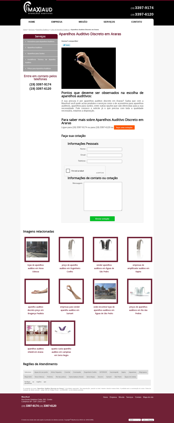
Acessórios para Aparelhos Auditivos (40, 42)
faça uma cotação (124, 127)
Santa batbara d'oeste (76, 377)
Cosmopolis (77, 372)
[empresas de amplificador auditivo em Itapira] (139, 249)
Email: (84, 155)
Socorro (100, 377)
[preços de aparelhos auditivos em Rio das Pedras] (139, 291)
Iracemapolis (114, 372)
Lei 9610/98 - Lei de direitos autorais (71, 390)
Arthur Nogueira (56, 372)
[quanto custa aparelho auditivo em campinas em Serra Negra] (62, 333)
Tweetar (66, 45)
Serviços (109, 22)
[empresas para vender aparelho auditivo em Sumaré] (71, 291)
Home (32, 22)
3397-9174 (144, 8)
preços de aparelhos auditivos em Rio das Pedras (138, 310)
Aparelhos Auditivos (34, 48)
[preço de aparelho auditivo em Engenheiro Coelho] (71, 249)
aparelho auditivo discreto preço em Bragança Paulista (36, 310)
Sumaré (108, 377)
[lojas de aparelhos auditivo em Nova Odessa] (37, 249)
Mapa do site (148, 397)
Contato (136, 22)
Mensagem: (78, 183)
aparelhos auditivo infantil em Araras (36, 350)
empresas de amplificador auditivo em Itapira (138, 268)
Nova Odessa (39, 377)
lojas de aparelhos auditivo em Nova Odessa (36, 268)
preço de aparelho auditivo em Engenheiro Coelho (70, 268)
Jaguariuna (132, 372)
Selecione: (28, 372)
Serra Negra (91, 377)
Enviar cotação (102, 219)
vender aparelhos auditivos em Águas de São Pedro (104, 268)
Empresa (56, 22)
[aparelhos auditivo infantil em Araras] (37, 333)
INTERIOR (103, 372)
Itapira (124, 372)
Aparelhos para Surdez (36, 54)
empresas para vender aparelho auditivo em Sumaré (70, 310)
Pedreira (50, 377)
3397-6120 (144, 14)
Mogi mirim (28, 377)
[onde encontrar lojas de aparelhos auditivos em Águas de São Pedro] (105, 291)
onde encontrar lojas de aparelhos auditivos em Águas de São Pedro (104, 310)
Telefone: (82, 161)
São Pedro (118, 377)
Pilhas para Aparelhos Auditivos (39, 69)
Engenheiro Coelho (90, 372)
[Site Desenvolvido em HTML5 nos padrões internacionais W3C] (135, 420)
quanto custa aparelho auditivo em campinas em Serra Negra (61, 351)
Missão (83, 22)
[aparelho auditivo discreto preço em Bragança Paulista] (37, 291)
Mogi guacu (143, 372)
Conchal (67, 372)
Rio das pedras (61, 377)
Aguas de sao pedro (41, 372)
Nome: (83, 149)
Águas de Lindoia (130, 377)
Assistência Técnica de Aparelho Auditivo (40, 61)
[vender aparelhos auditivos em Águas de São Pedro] (105, 249)
